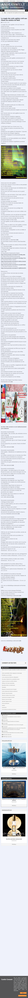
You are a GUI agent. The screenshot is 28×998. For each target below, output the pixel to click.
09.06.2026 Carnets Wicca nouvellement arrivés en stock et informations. (11, 717)
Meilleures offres (7, 778)
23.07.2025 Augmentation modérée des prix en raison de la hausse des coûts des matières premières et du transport (14, 728)
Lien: (10, 246)
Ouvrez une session (21, 1)
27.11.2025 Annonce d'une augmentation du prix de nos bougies (12, 724)
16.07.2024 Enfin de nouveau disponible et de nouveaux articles (12, 732)
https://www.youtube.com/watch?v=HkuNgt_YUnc (13, 258)
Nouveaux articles (7, 810)
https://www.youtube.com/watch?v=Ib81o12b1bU (13, 261)
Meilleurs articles (7, 740)
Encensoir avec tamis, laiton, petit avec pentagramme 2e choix (14, 768)
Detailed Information (22, 995)
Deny (21, 992)
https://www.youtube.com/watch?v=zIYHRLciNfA (13, 254)
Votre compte (12, 1)
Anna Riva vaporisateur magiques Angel (14, 839)
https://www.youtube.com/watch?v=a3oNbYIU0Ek (13, 264)
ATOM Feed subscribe (7, 736)
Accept (24, 992)
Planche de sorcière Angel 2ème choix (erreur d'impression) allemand (14, 800)
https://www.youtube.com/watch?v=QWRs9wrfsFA (13, 268)
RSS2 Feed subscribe (7, 734)
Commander (6, 1)
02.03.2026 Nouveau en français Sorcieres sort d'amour (10, 720)
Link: (17, 239)
